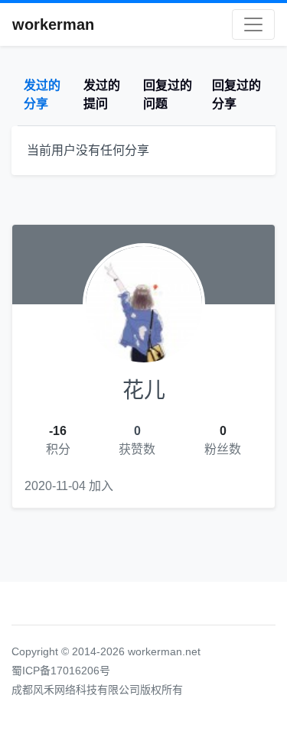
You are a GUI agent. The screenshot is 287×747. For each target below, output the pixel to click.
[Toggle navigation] (253, 24)
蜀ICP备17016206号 (60, 670)
